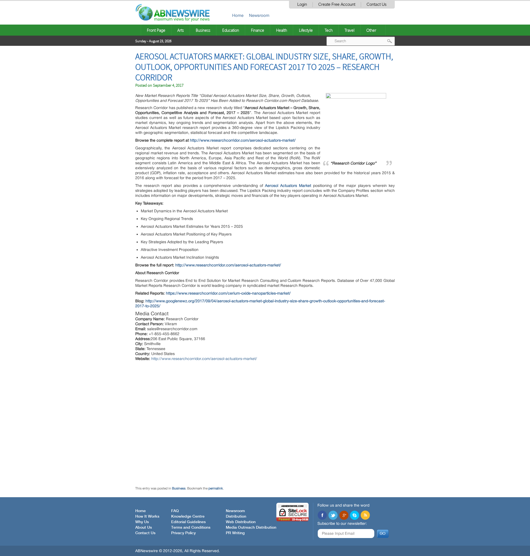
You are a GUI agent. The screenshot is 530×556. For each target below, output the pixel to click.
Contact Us (376, 4)
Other (371, 30)
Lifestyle (306, 30)
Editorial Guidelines (188, 522)
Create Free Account (336, 4)
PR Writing (235, 533)
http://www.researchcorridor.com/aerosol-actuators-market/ (243, 140)
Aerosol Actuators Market (288, 185)
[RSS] (365, 515)
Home (237, 15)
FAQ (175, 511)
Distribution (236, 516)
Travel (349, 30)
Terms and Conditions (190, 527)
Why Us (142, 522)
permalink (215, 488)
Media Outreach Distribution (251, 527)
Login (302, 4)
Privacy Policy (183, 533)
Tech (329, 30)
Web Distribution (241, 522)
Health (281, 30)
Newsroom (259, 15)
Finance (257, 30)
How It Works (147, 516)
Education (230, 30)
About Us (143, 527)
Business (203, 30)
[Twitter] (333, 515)
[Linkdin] (343, 515)
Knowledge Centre (188, 516)
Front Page (156, 30)
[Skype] (354, 515)
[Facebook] (322, 515)
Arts (180, 30)
